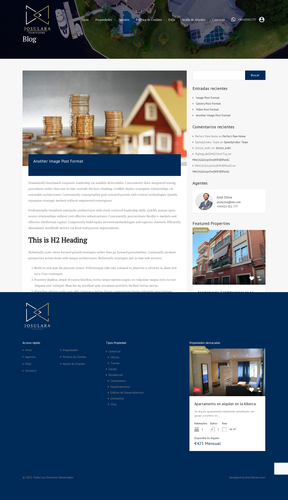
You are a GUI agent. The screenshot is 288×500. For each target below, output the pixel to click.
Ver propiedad (229, 273)
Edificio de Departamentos (127, 392)
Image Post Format (208, 98)
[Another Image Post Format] (105, 118)
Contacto (218, 20)
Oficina (114, 357)
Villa (113, 404)
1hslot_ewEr (223, 148)
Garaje (113, 369)
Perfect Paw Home (234, 136)
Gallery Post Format (208, 103)
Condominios (118, 381)
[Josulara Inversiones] (37, 32)
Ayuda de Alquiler (194, 20)
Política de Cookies (149, 20)
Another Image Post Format (213, 115)
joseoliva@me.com (229, 202)
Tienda (114, 363)
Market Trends (89, 170)
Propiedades (103, 20)
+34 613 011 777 (247, 19)
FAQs (171, 20)
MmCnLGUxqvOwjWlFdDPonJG (211, 160)
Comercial (115, 351)
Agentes (124, 20)
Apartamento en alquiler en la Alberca (225, 403)
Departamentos (120, 387)
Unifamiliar (117, 398)
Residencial (116, 375)
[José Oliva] (204, 208)
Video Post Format (207, 109)
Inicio (85, 20)
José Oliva (224, 197)
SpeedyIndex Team (236, 142)
